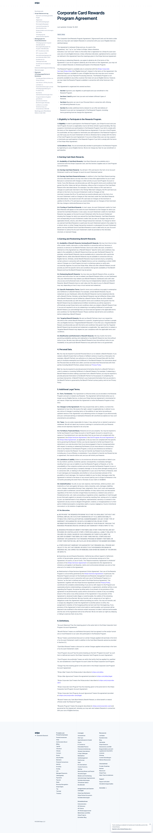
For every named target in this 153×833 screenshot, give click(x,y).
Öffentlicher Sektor (83, 782)
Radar (57, 782)
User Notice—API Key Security (44, 82)
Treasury (58, 793)
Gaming (80, 769)
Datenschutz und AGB (105, 746)
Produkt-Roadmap (104, 766)
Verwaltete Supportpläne (106, 784)
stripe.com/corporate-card (101, 706)
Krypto (58, 755)
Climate (58, 751)
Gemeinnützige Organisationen (86, 778)
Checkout (59, 748)
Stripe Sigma (59, 786)
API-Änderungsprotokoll (84, 810)
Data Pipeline (60, 757)
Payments (59, 778)
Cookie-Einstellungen (105, 757)
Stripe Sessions (103, 744)
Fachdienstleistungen (84, 780)
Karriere (101, 768)
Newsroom (102, 770)
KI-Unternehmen (82, 764)
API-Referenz (81, 806)
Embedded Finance (83, 746)
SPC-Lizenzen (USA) (41, 53)
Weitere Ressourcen (105, 760)
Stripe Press (102, 773)
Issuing (58, 769)
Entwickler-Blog (82, 817)
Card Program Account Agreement (102, 437)
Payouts (58, 780)
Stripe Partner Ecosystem (85, 795)
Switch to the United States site (121, 829)
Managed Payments (61, 773)
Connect (58, 753)
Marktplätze (81, 755)
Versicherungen (82, 773)
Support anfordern (104, 781)
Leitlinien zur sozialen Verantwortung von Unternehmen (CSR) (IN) (42, 106)
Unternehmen (81, 735)
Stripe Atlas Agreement (68, 440)
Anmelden (102, 788)
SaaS (79, 762)
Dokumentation (82, 804)
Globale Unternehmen (84, 751)
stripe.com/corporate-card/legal (70, 695)
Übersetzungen (39, 70)
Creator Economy (82, 767)
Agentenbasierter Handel (85, 740)
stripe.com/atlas (97, 672)
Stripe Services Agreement (77, 437)
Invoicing (58, 766)
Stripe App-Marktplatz (84, 793)
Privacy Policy (96, 365)
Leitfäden (102, 735)
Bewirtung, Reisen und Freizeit (86, 771)
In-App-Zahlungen (83, 753)
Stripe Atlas (68, 71)
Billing (57, 744)
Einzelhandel (81, 785)
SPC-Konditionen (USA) (42, 51)
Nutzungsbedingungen (42, 24)
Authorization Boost (61, 742)
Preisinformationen (61, 737)
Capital (58, 746)
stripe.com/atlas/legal (104, 676)
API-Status (81, 808)
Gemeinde (102, 742)
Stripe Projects (82, 815)
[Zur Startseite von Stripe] (36, 733)
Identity (58, 764)
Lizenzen (101, 753)
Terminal (58, 791)
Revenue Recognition (62, 784)
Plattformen (81, 760)
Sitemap (101, 755)
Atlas (57, 739)
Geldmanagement (83, 758)
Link (57, 771)
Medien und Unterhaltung (85, 776)
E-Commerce (81, 744)
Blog (100, 740)
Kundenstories (103, 738)
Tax (57, 789)
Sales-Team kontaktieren (106, 775)
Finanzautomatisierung (84, 749)
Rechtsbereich (39, 11)
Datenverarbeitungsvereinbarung (45, 68)
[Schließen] (150, 825)
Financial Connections (62, 762)
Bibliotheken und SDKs (84, 813)
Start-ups (80, 738)
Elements (59, 760)
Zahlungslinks (60, 775)
